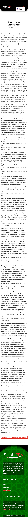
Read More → (7, 509)
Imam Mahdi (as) (17, 28)
